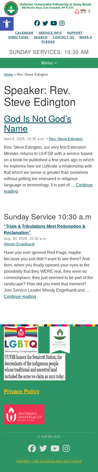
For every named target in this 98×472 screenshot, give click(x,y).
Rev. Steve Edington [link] (66, 139)
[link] (7, 24)
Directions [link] (18, 37)
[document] (49, 193)
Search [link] (41, 37)
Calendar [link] (24, 32)
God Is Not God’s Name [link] (37, 123)
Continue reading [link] (20, 296)
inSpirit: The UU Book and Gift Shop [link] (49, 461)
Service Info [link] (50, 32)
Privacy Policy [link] (21, 391)
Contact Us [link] (63, 37)
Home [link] (8, 74)
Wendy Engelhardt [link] (19, 244)
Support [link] (75, 32)
